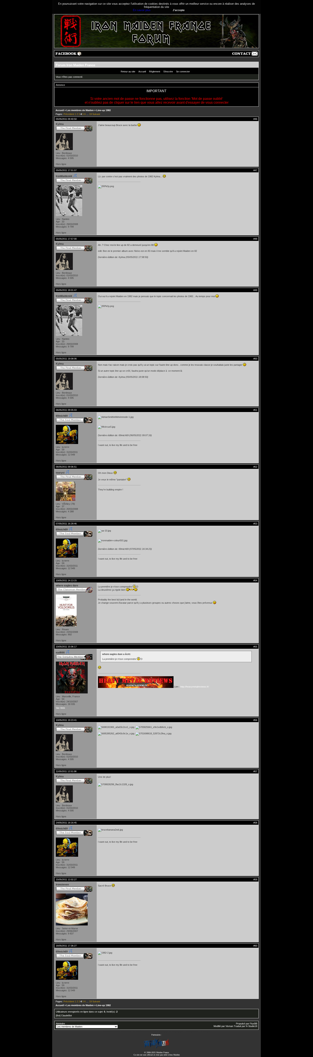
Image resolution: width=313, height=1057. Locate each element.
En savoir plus (142, 10)
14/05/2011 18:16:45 (66, 822)
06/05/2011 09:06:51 (66, 466)
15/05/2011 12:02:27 (66, 879)
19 (90, 114)
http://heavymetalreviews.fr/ (194, 686)
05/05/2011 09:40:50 (66, 119)
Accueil (142, 71)
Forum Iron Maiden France (75, 65)
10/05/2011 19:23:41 (66, 720)
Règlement (154, 71)
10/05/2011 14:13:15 (66, 580)
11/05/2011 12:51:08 (66, 771)
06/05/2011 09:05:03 (66, 410)
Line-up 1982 (103, 110)
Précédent (68, 114)
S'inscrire (168, 71)
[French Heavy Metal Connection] (156, 1048)
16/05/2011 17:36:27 (66, 945)
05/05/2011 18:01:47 (66, 290)
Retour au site (128, 71)
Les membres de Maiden (80, 110)
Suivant (96, 114)
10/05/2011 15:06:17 (66, 646)
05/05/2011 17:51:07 (66, 170)
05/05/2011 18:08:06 (66, 358)
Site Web (60, 708)
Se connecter (183, 71)
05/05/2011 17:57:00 (66, 239)
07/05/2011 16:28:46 (66, 523)
